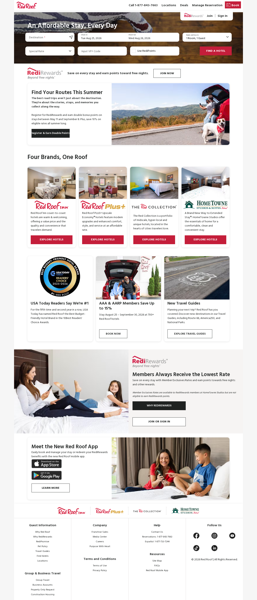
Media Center (100, 537)
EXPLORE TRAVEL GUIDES (190, 334)
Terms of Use (100, 566)
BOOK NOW (113, 334)
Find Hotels (43, 556)
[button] (26, 5)
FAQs (157, 566)
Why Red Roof (42, 532)
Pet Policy (43, 546)
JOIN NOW (167, 73)
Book (235, 5)
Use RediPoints (146, 51)
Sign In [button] (222, 15)
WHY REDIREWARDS (159, 405)
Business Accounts (43, 585)
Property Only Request (42, 590)
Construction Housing (42, 595)
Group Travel (42, 580)
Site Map (157, 561)
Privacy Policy (100, 571)
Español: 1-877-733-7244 (157, 542)
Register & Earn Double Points (51, 133)
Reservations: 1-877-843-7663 (157, 537)
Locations (169, 5)
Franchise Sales (100, 532)
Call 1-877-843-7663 (143, 5)
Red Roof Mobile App (157, 571)
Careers (100, 542)
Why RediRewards (42, 537)
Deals (184, 5)
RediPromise (42, 542)
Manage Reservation (207, 5)
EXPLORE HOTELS (51, 239)
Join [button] (210, 15)
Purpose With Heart (100, 546)
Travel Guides (43, 551)
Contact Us (157, 532)
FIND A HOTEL (215, 51)
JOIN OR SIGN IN (159, 421)
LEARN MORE (50, 488)
